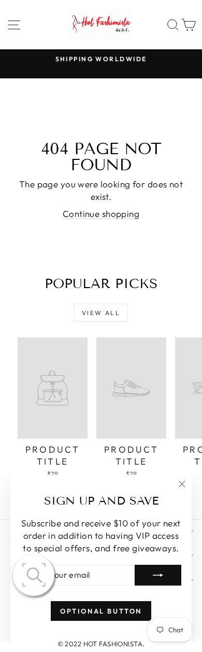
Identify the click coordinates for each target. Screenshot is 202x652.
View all (101, 313)
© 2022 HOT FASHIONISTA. (101, 644)
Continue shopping (101, 213)
